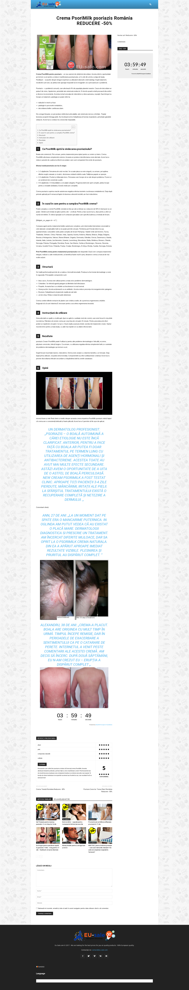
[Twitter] (88, 956)
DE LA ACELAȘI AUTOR (62, 799)
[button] (150, 4)
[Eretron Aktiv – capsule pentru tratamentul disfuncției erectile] (74, 812)
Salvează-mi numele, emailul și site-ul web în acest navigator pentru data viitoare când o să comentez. (73, 908)
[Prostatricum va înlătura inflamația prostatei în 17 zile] (100, 812)
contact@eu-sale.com (100, 950)
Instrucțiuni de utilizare (46, 138)
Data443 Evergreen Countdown (104, 724)
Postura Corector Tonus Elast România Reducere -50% (98, 790)
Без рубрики (40, 819)
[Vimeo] (94, 956)
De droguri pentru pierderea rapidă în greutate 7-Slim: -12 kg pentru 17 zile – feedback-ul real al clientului (47, 848)
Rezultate (42, 140)
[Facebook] (82, 956)
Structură (42, 135)
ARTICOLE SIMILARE (44, 799)
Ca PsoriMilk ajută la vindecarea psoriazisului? (55, 130)
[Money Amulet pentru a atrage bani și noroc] (74, 835)
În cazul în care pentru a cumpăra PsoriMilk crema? (57, 133)
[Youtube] (106, 956)
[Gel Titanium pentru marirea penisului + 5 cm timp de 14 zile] (48, 812)
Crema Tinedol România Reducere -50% (50, 789)
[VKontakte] (100, 956)
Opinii (41, 143)
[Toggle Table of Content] (72, 127)
